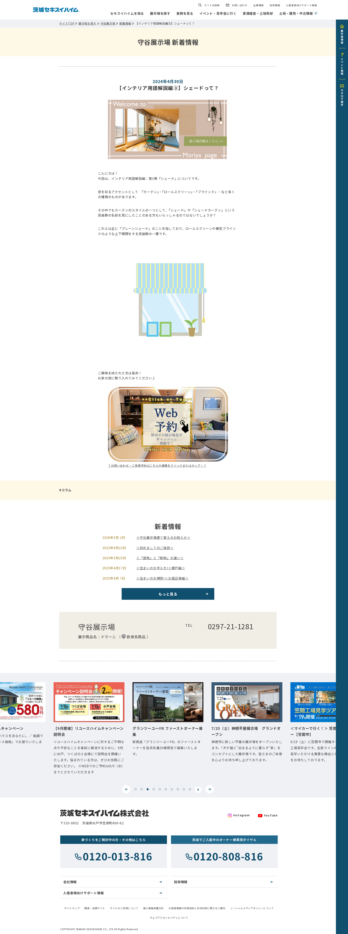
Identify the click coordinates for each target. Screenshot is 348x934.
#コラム (65, 489)
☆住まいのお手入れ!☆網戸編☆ (160, 567)
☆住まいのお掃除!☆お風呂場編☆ (162, 578)
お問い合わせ (239, 5)
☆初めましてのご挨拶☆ (155, 547)
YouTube (271, 815)
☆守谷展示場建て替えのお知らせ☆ (163, 537)
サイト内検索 (212, 5)
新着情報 (125, 23)
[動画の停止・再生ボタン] (198, 789)
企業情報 (258, 5)
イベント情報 (342, 66)
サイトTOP (67, 23)
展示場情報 (342, 36)
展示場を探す (160, 13)
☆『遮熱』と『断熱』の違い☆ (160, 557)
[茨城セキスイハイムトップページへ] (56, 9)
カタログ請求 (342, 97)
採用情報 (275, 5)
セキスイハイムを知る (127, 13)
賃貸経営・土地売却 (258, 13)
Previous (126, 789)
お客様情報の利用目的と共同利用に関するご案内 (197, 908)
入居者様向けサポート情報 (301, 5)
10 (190, 789)
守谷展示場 (107, 23)
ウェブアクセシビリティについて (169, 917)
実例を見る (184, 13)
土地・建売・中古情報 (296, 13)
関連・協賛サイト (94, 908)
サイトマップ (72, 908)
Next (209, 789)
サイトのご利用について (124, 908)
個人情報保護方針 (153, 908)
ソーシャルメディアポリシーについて (252, 908)
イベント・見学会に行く (218, 13)
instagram (241, 815)
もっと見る (167, 594)
